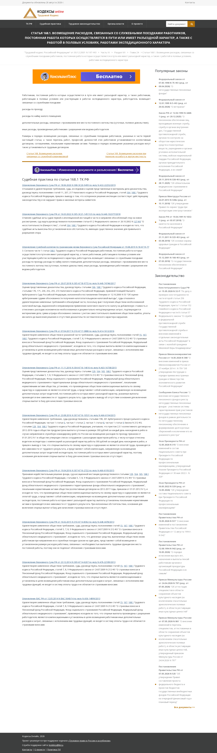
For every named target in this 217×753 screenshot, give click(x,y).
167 (144, 334)
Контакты (190, 2)
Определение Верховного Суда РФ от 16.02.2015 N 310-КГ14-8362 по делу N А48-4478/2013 (68, 521)
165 (103, 371)
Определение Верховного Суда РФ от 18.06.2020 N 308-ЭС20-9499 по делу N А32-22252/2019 (69, 185)
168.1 (134, 192)
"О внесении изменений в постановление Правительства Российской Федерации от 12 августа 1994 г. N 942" (175, 525)
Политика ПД (54, 749)
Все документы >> (184, 707)
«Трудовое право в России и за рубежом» (89, 740)
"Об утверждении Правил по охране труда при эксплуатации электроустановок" (175, 203)
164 (128, 192)
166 (93, 287)
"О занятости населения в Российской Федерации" (175, 222)
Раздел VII (120, 52)
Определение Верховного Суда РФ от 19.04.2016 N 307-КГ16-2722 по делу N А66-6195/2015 (68, 470)
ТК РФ (29, 23)
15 (140, 334)
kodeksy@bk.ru (56, 745)
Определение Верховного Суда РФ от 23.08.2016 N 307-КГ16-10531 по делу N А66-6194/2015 (68, 415)
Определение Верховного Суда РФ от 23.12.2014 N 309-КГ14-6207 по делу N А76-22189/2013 (68, 562)
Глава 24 (135, 52)
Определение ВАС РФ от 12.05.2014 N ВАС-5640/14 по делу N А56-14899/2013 (61, 598)
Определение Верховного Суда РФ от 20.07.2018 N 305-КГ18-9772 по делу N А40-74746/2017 (68, 283)
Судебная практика (50, 23)
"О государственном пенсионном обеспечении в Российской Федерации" (175, 261)
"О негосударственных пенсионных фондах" (175, 86)
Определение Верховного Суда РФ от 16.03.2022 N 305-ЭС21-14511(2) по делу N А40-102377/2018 (71, 214)
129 (93, 371)
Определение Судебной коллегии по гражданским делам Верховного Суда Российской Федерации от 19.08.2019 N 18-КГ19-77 (85, 247)
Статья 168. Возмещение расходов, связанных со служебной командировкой (47, 155)
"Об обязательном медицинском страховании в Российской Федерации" (174, 183)
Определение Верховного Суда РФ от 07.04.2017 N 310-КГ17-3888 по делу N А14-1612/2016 (68, 331)
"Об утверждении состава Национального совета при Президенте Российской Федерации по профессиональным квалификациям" (175, 495)
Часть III (105, 52)
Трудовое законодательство (84, 23)
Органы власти (116, 23)
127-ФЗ (137, 221)
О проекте (137, 23)
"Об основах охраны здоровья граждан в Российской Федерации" (175, 240)
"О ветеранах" (173, 103)
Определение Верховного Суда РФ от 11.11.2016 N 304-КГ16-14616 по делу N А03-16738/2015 (69, 367)
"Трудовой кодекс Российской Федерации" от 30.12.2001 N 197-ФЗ (60, 52)
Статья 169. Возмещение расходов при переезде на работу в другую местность (125, 155)
